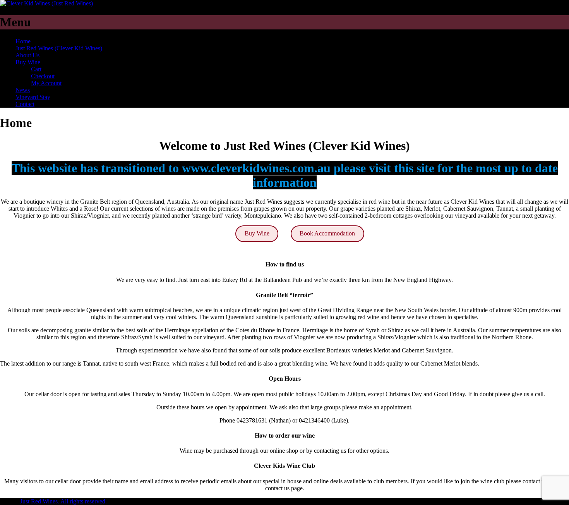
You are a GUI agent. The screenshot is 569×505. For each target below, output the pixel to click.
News (22, 90)
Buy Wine (27, 62)
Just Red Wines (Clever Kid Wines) (58, 48)
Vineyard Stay (32, 97)
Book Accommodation (327, 233)
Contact (24, 104)
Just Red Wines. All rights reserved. (63, 501)
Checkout (43, 76)
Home (23, 41)
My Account (46, 83)
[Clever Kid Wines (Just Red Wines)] (46, 3)
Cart (36, 69)
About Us (27, 55)
